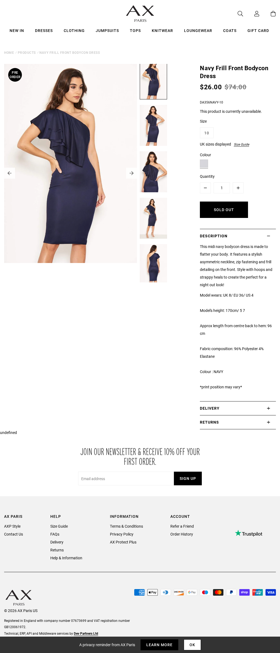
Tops (135, 30)
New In (17, 30)
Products (27, 52)
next (131, 173)
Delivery (56, 542)
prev (9, 173)
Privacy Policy (121, 534)
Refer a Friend (182, 526)
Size (203, 121)
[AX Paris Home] (140, 13)
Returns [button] (209, 422)
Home (9, 52)
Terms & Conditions (126, 526)
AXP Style (12, 526)
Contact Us (13, 534)
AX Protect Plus (123, 542)
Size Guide (241, 144)
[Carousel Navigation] (70, 173)
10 (206, 132)
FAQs (54, 534)
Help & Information (66, 557)
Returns (57, 549)
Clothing (74, 30)
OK (192, 644)
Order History (181, 534)
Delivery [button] (210, 408)
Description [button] (214, 235)
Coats (230, 30)
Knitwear (162, 30)
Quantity (207, 176)
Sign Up (188, 478)
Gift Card (258, 30)
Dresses (44, 30)
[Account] (251, 13)
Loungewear (198, 30)
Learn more (159, 644)
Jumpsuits (107, 30)
